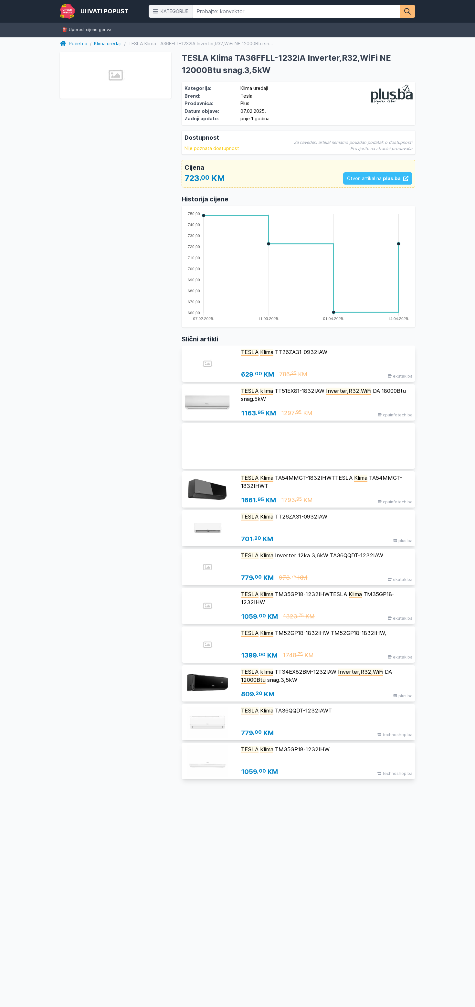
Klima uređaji (107, 43)
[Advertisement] (298, 446)
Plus (244, 103)
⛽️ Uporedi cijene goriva (86, 30)
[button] (171, 11)
